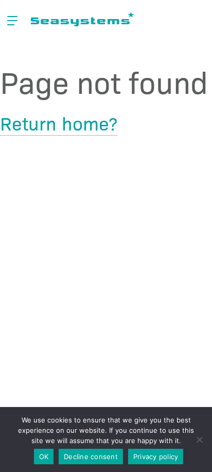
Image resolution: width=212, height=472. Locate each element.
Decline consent (91, 456)
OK (44, 456)
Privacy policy (156, 456)
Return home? (58, 122)
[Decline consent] (199, 439)
